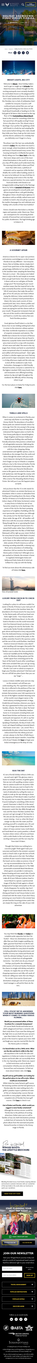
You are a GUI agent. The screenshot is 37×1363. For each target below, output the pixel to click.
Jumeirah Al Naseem (22, 187)
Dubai (12, 145)
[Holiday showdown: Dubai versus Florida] (27, 52)
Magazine (11, 49)
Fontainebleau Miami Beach (23, 116)
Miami (15, 84)
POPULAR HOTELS (19, 1299)
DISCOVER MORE (18, 1306)
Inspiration (13, 22)
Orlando (26, 86)
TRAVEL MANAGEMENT (18, 1284)
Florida (20, 934)
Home (6, 49)
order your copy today (12, 1194)
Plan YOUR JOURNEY (31, 4)
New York (23, 155)
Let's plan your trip (9, 1242)
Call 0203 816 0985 (27, 1242)
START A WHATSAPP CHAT (20, 1237)
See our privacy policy (30, 1268)
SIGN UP (29, 1275)
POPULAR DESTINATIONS (18, 1292)
